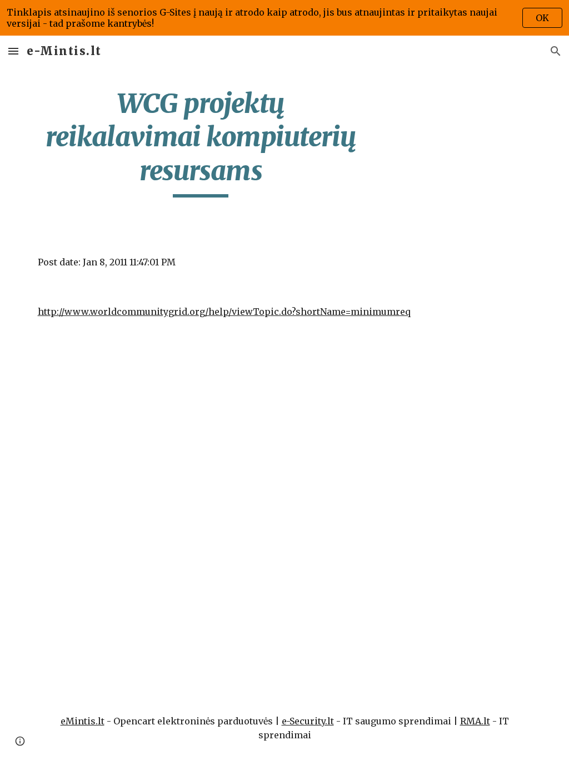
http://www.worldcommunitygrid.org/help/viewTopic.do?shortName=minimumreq (224, 311)
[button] (13, 51)
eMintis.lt (82, 721)
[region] (284, 18)
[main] (200, 142)
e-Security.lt (308, 721)
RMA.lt (475, 721)
